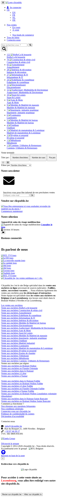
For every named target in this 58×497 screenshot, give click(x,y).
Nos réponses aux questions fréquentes (18, 406)
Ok (32, 195)
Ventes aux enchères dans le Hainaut (17, 371)
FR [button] (8, 10)
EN (13, 12)
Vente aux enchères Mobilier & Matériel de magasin (24, 335)
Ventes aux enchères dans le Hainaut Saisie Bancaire (24, 398)
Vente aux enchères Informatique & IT (18, 318)
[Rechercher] (30, 45)
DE (13, 20)
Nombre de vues (38, 158)
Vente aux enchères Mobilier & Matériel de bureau (23, 323)
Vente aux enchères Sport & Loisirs (17, 333)
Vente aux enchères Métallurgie (15, 358)
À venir (15, 30)
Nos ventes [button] (12, 25)
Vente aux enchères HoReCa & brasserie (19, 308)
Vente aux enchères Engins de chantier (18, 353)
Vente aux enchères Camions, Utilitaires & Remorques (25, 361)
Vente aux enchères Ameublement (16, 313)
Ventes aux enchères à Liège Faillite (17, 386)
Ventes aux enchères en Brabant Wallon (18, 366)
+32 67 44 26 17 (12, 431)
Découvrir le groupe (10, 443)
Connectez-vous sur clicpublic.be (16, 411)
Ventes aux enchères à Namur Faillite (17, 391)
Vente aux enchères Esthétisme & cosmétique (21, 315)
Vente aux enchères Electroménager (17, 325)
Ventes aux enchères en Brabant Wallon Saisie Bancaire (26, 401)
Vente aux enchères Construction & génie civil (21, 310)
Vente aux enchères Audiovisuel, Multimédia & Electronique (28, 328)
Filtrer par (5, 165)
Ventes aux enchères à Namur (14, 376)
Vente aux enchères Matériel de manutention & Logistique (27, 348)
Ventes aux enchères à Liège (13, 373)
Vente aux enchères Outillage (14, 340)
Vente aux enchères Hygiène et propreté (18, 351)
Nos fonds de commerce (23, 35)
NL (13, 17)
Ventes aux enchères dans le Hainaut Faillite (20, 381)
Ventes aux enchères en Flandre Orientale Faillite (22, 388)
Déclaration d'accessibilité (12, 416)
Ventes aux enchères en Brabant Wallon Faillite (22, 383)
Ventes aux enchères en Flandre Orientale (19, 368)
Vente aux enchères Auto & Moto (16, 330)
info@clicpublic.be (13, 426)
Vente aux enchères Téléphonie (15, 356)
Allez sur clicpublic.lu (33, 494)
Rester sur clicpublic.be (11, 494)
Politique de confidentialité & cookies (17, 414)
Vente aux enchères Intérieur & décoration (19, 320)
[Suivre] (3, 232)
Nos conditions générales (12, 409)
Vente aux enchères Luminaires (15, 346)
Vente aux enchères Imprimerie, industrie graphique (24, 338)
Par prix (52, 158)
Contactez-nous (14, 40)
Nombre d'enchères (20, 158)
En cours (16, 27)
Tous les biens (13, 37)
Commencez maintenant (12, 211)
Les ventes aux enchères (12, 305)
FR (13, 15)
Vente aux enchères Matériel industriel (18, 343)
